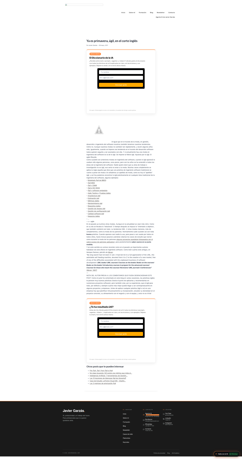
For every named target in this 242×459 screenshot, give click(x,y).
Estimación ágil (93, 198)
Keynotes (126, 442)
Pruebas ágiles (105, 193)
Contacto (171, 12)
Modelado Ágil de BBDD (97, 180)
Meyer (110, 252)
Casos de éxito (128, 434)
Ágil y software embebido (97, 190)
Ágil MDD (91, 183)
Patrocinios (126, 438)
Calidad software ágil (96, 214)
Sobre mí (132, 12)
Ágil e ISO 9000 (94, 188)
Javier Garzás (93, 45)
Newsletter (161, 12)
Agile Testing (93, 193)
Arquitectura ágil (94, 196)
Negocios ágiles (94, 216)
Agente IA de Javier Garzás (165, 17)
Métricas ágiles (93, 201)
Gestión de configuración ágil (99, 211)
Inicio (123, 12)
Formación (142, 12)
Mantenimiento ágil (95, 203)
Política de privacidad (159, 453)
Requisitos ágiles (94, 206)
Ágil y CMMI (92, 185)
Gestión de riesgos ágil (96, 209)
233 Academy (175, 453)
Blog (151, 12)
